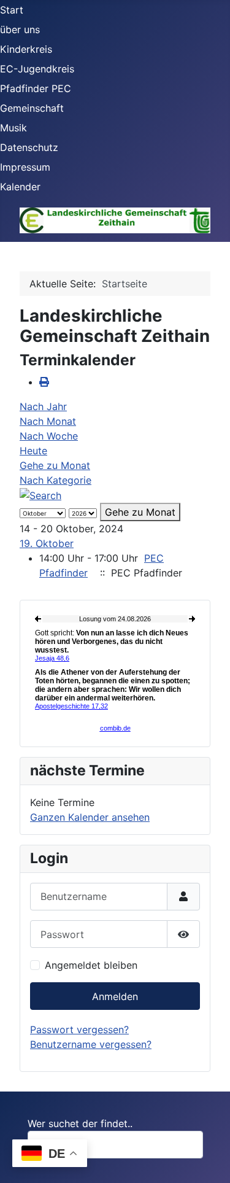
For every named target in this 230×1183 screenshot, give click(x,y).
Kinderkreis (26, 49)
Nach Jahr (43, 406)
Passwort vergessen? (79, 1029)
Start (11, 10)
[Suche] (40, 495)
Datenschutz (29, 147)
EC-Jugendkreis (37, 69)
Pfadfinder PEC (35, 88)
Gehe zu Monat (55, 465)
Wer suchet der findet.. (80, 1123)
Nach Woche (49, 436)
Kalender (20, 186)
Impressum (25, 167)
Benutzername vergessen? (90, 1044)
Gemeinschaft (32, 108)
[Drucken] (44, 382)
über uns (20, 29)
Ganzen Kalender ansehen (90, 817)
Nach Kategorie (55, 480)
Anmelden (115, 996)
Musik (13, 128)
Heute (33, 450)
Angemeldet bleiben (91, 965)
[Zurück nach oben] (208, 1160)
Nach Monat (48, 421)
